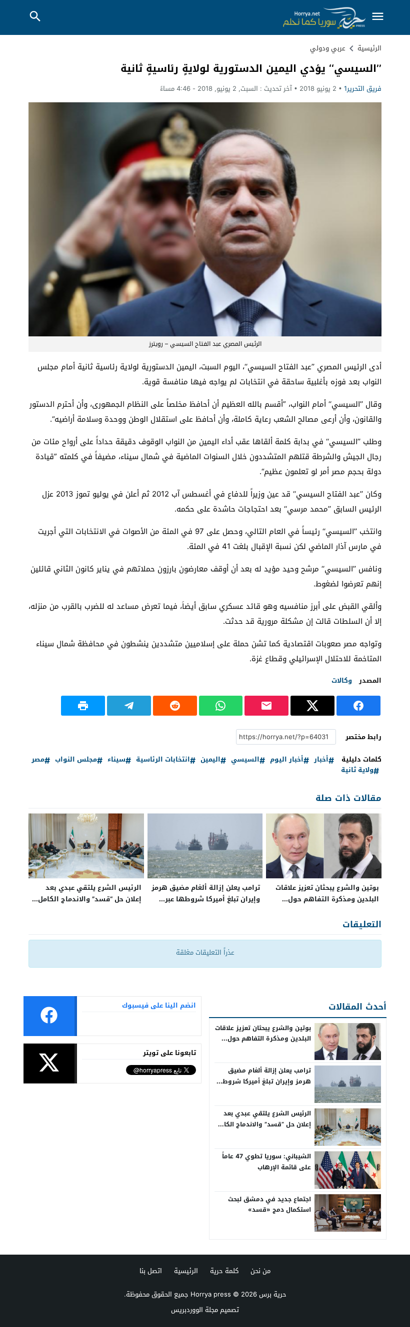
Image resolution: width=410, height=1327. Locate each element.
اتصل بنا (151, 1271)
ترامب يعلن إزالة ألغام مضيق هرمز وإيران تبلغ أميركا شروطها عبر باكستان (206, 899)
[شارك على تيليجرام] (129, 706)
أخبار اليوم (287, 760)
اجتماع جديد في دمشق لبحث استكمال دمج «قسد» (269, 1205)
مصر (38, 760)
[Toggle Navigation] (378, 17)
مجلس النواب (76, 760)
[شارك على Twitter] (312, 706)
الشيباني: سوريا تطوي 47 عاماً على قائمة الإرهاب (266, 1162)
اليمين (210, 760)
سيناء (117, 760)
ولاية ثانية (357, 770)
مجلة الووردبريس (194, 1310)
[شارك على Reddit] (175, 706)
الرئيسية (186, 1271)
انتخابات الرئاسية (163, 760)
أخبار (321, 760)
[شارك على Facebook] (358, 706)
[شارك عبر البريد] (266, 706)
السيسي (245, 760)
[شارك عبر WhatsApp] (221, 706)
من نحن (260, 1271)
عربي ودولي (328, 48)
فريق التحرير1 (363, 88)
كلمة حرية (224, 1271)
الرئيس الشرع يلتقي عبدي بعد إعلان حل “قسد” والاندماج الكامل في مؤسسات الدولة (90, 899)
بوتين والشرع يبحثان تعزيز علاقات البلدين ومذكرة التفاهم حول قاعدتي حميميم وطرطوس (327, 899)
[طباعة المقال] (83, 706)
